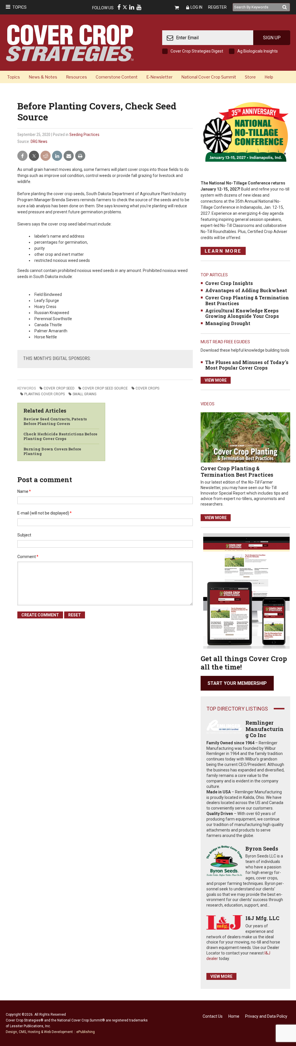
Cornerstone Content (117, 76)
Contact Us (213, 1016)
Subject (24, 535)
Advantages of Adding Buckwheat (246, 290)
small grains (84, 394)
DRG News (39, 141)
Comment (27, 556)
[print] (80, 156)
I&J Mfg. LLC (262, 918)
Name (24, 491)
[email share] (69, 156)
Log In (196, 7)
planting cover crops (44, 394)
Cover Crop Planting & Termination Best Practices (247, 300)
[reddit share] (45, 156)
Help (268, 76)
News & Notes (43, 76)
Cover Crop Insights (229, 283)
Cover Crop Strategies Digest (197, 51)
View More (216, 380)
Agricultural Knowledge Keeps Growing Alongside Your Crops (242, 313)
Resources (76, 76)
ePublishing (85, 1032)
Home (233, 1016)
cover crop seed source (105, 388)
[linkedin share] (57, 156)
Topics (19, 7)
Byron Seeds (261, 848)
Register (217, 7)
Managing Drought (227, 323)
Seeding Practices (84, 134)
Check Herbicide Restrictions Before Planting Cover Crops (60, 436)
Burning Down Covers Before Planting (52, 451)
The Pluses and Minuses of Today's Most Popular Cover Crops (246, 365)
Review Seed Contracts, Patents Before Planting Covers (55, 421)
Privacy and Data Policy (266, 1016)
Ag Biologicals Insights (257, 51)
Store (250, 76)
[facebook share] (22, 156)
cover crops (147, 388)
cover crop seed (59, 388)
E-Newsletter (159, 76)
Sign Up (272, 37)
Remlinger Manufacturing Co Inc (264, 729)
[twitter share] (34, 156)
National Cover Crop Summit (208, 76)
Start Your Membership (237, 683)
